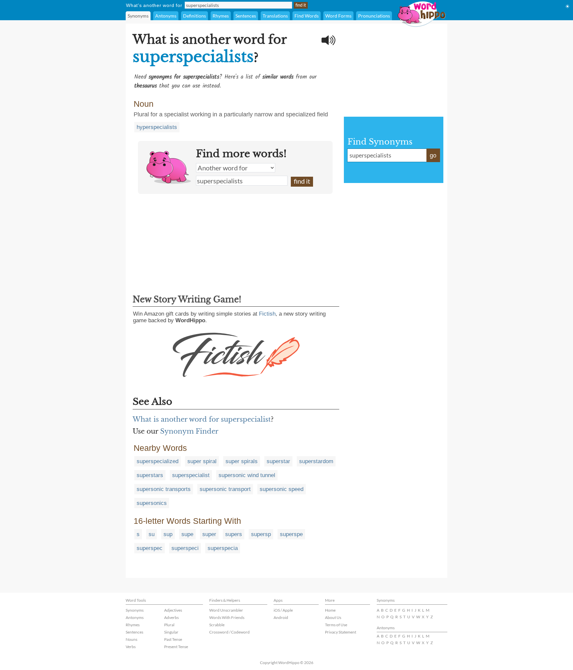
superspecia (223, 548)
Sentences (245, 16)
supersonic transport (225, 489)
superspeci (185, 548)
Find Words (306, 16)
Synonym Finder (189, 431)
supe (187, 534)
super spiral (202, 461)
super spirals (241, 461)
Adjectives (173, 610)
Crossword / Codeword (229, 632)
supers (233, 534)
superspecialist (191, 475)
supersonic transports (164, 489)
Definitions (194, 16)
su (152, 534)
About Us (333, 617)
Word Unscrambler (226, 610)
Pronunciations (374, 16)
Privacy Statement (340, 632)
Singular (171, 632)
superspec (149, 548)
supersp (261, 534)
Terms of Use (336, 624)
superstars (150, 475)
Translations (275, 16)
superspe (291, 534)
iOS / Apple (283, 610)
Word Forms (338, 16)
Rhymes (221, 16)
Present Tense (176, 646)
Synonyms (138, 16)
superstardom (316, 461)
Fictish (267, 314)
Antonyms (165, 16)
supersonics (152, 503)
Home (330, 610)
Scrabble (216, 624)
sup (167, 534)
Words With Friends (226, 617)
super (209, 534)
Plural (169, 624)
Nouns (131, 639)
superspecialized (157, 461)
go (433, 155)
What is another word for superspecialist (202, 419)
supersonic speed (281, 489)
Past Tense (173, 639)
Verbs (131, 646)
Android (281, 617)
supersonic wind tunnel (247, 475)
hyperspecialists (157, 127)
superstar (278, 461)
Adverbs (171, 617)
